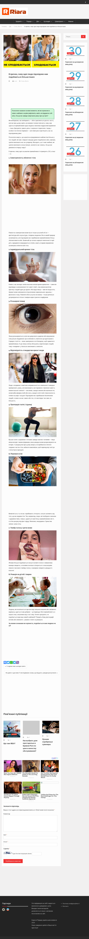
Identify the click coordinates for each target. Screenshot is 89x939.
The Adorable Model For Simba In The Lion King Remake (30, 774)
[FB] (85, 2)
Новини (70, 21)
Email (5, 842)
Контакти (65, 906)
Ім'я (5, 835)
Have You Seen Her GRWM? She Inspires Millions (12, 773)
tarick (15, 81)
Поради (29, 21)
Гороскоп (71, 53)
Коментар (6, 814)
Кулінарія (47, 21)
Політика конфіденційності (71, 903)
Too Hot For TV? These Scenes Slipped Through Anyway (11, 796)
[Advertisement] (32, 96)
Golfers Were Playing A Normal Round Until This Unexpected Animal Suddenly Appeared (30, 797)
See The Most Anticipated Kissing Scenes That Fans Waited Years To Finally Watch (49, 775)
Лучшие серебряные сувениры (47, 741)
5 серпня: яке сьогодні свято (16, 666)
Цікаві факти (59, 21)
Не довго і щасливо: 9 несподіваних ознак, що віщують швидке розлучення (31, 673)
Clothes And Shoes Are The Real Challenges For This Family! (49, 796)
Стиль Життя (25, 81)
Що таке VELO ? (9, 743)
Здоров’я (19, 21)
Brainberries (12, 776)
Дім (37, 21)
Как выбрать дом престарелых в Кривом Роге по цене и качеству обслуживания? (30, 746)
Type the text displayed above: (22, 853)
